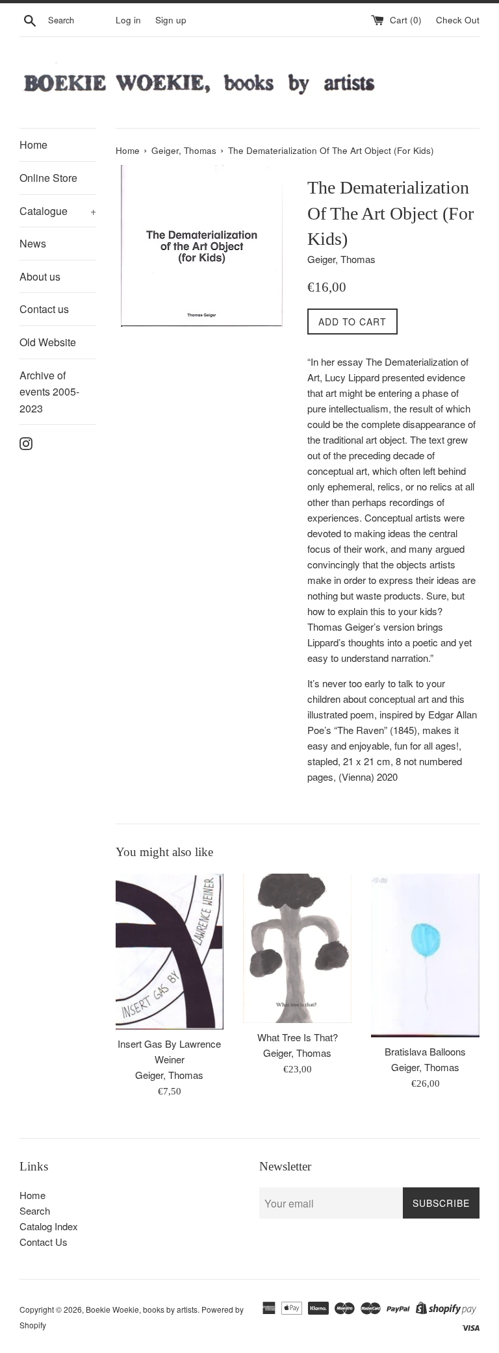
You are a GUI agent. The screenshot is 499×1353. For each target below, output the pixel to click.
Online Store (48, 177)
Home (33, 144)
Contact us (44, 308)
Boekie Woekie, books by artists (142, 1309)
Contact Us (43, 1241)
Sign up (170, 20)
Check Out (458, 20)
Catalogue (57, 210)
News (32, 243)
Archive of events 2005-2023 (49, 392)
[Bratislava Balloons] (425, 955)
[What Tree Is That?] (297, 949)
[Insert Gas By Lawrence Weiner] (170, 952)
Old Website (47, 342)
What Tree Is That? (297, 1037)
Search (34, 1210)
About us (39, 276)
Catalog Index (48, 1226)
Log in (128, 20)
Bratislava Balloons (425, 1051)
